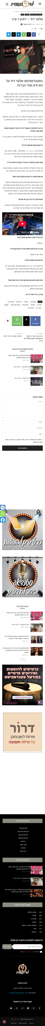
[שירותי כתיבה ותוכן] (22, 734)
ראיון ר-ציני (39, 308)
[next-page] (37, 389)
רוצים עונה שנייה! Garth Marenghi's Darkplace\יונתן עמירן (33, 338)
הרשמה (6, 946)
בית (42, 11)
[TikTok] (22, 1008)
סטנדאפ (32, 305)
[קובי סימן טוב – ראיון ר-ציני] (37, 370)
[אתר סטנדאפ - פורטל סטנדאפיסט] (22, 686)
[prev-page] (40, 389)
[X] (29, 34)
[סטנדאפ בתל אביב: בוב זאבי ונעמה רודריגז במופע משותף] (37, 358)
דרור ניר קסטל (27, 24)
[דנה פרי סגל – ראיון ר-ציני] (37, 381)
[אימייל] (13, 34)
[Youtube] (11, 1008)
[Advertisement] (22, 476)
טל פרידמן (18, 302)
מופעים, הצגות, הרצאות (33, 11)
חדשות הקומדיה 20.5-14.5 (13, 336)
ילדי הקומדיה (16, 1019)
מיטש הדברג (11, 302)
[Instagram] (33, 1008)
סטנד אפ (39, 305)
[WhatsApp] (24, 34)
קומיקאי (6, 305)
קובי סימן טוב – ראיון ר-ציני (22, 367)
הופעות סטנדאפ (35, 362)
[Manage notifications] (4, 1021)
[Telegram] (8, 34)
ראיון (22, 14)
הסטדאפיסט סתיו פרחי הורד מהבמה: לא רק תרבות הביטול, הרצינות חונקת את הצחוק (16, 650)
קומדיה (27, 14)
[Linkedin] (18, 34)
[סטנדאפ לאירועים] (22, 578)
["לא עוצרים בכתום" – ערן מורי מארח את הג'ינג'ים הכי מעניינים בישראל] (37, 893)
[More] (7, 321)
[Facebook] (34, 34)
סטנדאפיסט (25, 305)
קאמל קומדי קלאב (15, 305)
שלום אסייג (31, 308)
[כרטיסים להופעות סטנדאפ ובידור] (22, 531)
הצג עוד (23, 659)
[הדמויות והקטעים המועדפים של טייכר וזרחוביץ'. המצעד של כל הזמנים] (37, 639)
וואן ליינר (26, 302)
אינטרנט (33, 373)
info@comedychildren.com (18, 993)
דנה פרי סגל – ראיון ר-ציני (22, 378)
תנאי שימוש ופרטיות (29, 951)
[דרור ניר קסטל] (22, 24)
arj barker (30, 151)
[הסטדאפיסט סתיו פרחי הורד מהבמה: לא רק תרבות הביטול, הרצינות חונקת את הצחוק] (37, 651)
